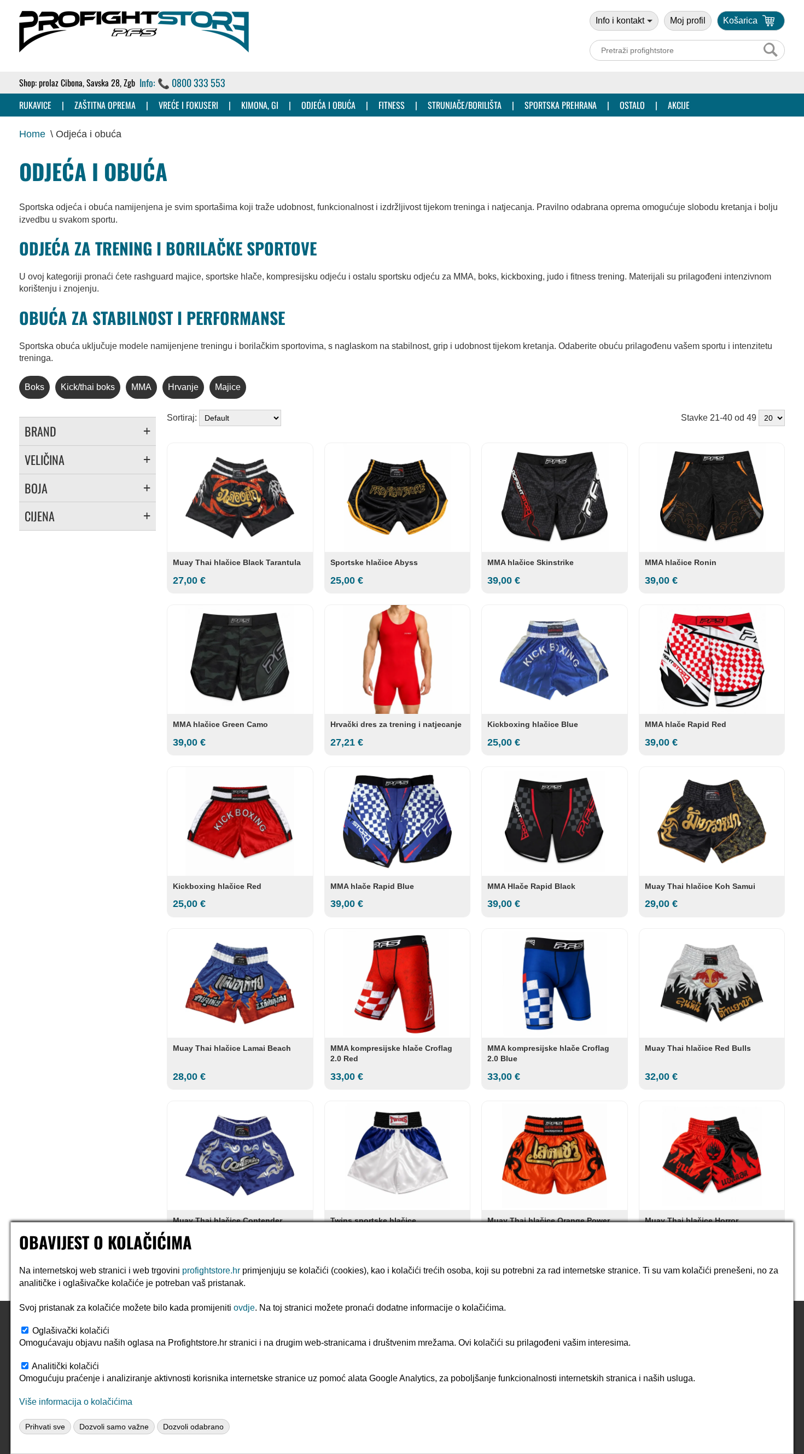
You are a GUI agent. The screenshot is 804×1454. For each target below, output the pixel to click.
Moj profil (688, 20)
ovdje (244, 1307)
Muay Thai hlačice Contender (227, 1220)
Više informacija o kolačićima (75, 1401)
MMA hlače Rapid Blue (372, 886)
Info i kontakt (620, 20)
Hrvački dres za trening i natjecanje (396, 724)
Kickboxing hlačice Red (217, 886)
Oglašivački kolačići (70, 1330)
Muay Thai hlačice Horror (691, 1220)
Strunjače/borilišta (465, 105)
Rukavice (35, 105)
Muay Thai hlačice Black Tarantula (237, 562)
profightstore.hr (211, 1270)
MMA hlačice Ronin (680, 562)
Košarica (740, 20)
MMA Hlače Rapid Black (531, 886)
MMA (141, 387)
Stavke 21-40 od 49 (720, 417)
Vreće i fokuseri (188, 105)
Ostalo (632, 105)
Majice (228, 387)
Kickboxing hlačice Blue (532, 724)
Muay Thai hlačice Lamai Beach (232, 1048)
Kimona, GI (259, 105)
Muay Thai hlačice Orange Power (548, 1220)
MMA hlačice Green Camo (220, 724)
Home (32, 134)
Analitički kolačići (65, 1366)
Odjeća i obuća (328, 105)
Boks (34, 387)
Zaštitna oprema (105, 105)
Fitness (391, 105)
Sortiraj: (183, 417)
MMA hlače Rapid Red (685, 724)
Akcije (679, 105)
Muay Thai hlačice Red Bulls (698, 1048)
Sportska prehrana (561, 105)
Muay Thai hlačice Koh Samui (700, 886)
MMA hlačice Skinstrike (530, 562)
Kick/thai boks (88, 387)
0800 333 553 (198, 82)
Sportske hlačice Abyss (374, 562)
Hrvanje (183, 387)
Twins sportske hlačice (373, 1220)
